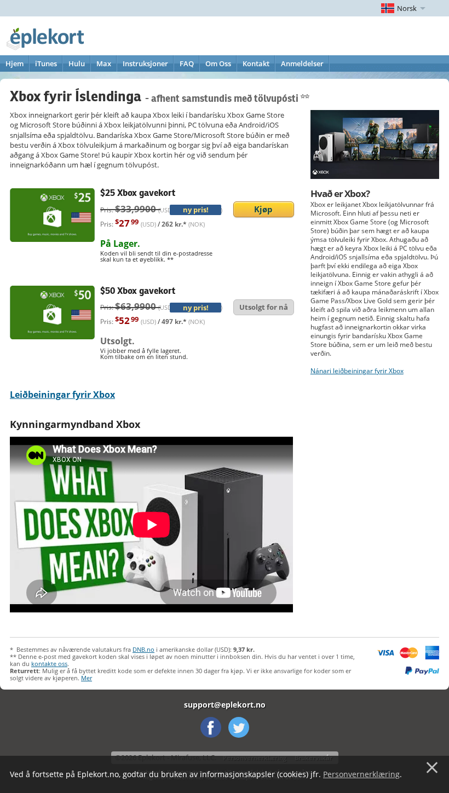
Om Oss (218, 63)
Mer (86, 678)
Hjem (14, 63)
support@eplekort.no (225, 704)
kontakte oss (49, 663)
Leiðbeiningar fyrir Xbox (62, 395)
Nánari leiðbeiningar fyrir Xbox (357, 370)
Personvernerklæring (361, 774)
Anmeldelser (302, 63)
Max (103, 63)
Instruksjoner (145, 63)
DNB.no (143, 649)
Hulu (76, 63)
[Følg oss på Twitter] (238, 727)
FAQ (187, 63)
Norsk (407, 8)
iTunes (46, 63)
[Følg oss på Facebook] (210, 727)
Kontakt (256, 63)
